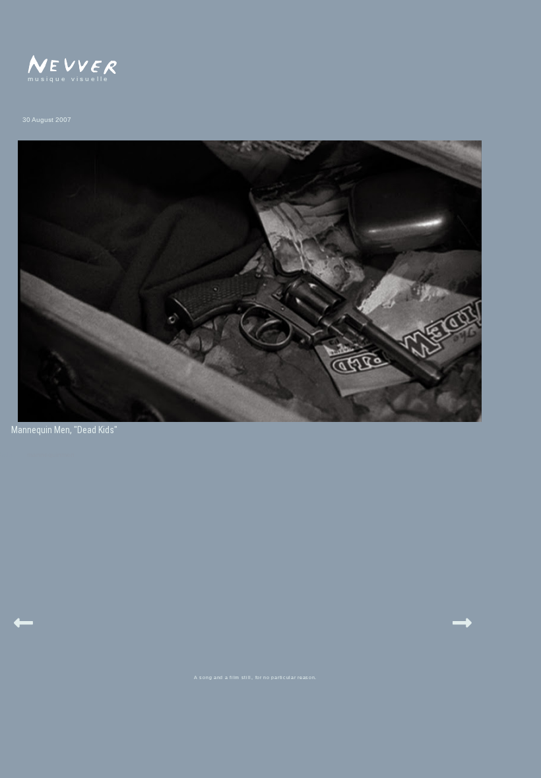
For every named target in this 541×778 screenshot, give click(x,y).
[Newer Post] (23, 621)
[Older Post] (462, 621)
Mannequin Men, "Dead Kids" (64, 430)
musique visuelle (69, 78)
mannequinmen (51, 454)
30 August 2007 (46, 119)
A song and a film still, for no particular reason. (255, 677)
